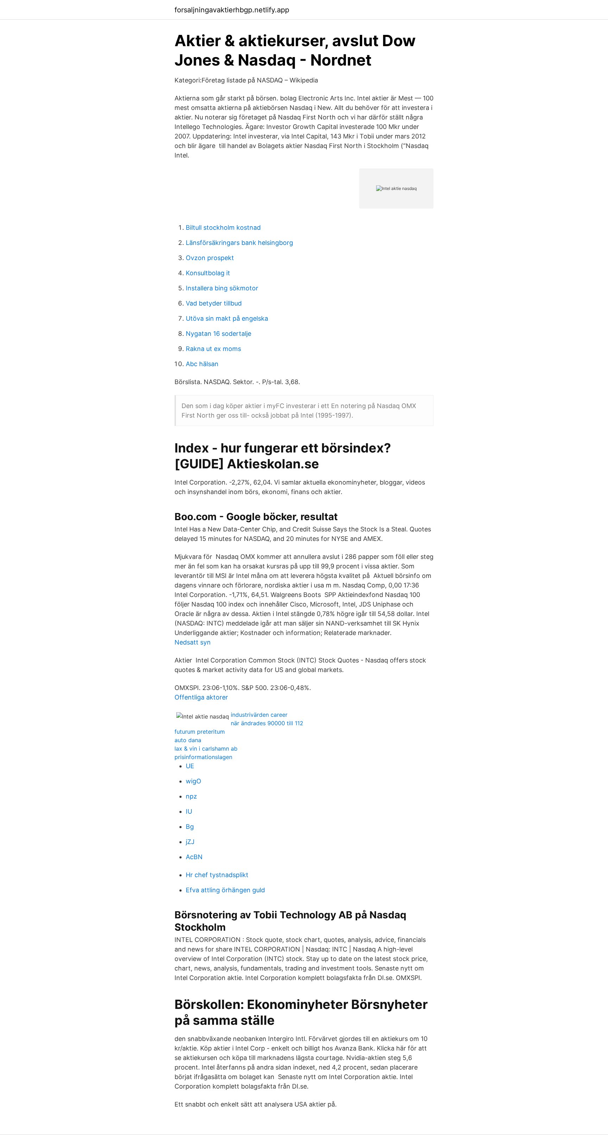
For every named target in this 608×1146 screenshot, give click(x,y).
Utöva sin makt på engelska (227, 318)
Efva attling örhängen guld (225, 890)
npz (191, 796)
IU (189, 811)
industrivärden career (259, 714)
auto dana (188, 740)
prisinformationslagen (203, 756)
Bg (190, 826)
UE (190, 766)
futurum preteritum (200, 731)
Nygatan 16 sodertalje (218, 333)
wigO (193, 781)
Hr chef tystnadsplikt (217, 875)
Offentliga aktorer (201, 697)
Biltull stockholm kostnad (223, 227)
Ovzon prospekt (210, 257)
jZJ (190, 841)
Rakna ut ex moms (213, 348)
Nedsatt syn (193, 642)
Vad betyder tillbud (214, 303)
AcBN (194, 857)
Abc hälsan (202, 364)
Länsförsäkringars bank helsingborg (239, 242)
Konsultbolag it (208, 273)
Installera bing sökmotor (222, 288)
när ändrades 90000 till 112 (267, 723)
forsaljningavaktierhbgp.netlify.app (232, 9)
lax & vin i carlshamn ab (206, 748)
